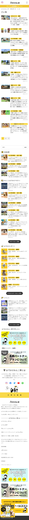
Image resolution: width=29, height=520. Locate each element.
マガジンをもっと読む (14, 241)
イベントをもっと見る (14, 324)
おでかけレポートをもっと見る (14, 293)
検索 (25, 147)
